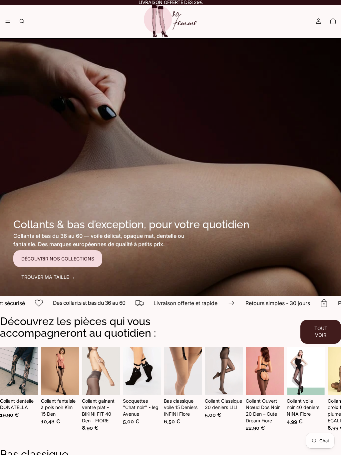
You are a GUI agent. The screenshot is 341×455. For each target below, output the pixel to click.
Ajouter (156, 384)
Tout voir (320, 331)
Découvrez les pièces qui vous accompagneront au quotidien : (78, 327)
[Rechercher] (22, 21)
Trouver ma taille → (48, 277)
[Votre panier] (333, 21)
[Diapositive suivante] (320, 392)
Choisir (33, 384)
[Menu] (7, 21)
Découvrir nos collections (57, 258)
